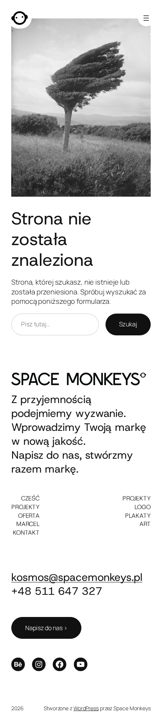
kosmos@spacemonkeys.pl (76, 577)
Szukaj (128, 324)
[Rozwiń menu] (146, 18)
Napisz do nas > (46, 628)
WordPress (86, 708)
